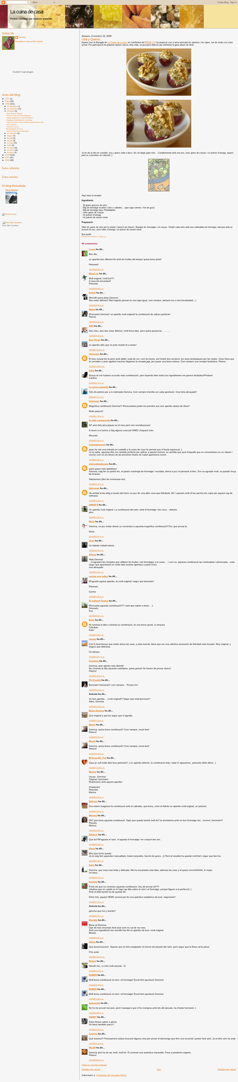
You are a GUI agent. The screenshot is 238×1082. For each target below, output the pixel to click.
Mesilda (93, 920)
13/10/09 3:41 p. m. (96, 537)
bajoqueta (94, 1003)
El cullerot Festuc (98, 600)
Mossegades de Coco (14, 129)
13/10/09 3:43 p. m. (96, 550)
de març (10, 148)
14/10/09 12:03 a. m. (97, 707)
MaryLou (94, 273)
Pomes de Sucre (12, 127)
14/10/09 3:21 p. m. (96, 811)
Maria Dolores (96, 710)
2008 (7, 155)
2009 (7, 104)
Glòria (92, 942)
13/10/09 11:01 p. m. (97, 676)
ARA (91, 326)
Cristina (93, 1033)
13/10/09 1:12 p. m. (96, 383)
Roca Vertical (12, 190)
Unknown (94, 354)
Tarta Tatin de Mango (14, 113)
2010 (7, 101)
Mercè (92, 724)
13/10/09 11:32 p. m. (97, 690)
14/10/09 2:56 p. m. (96, 797)
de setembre (12, 133)
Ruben (92, 961)
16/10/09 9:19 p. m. (96, 1044)
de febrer (11, 150)
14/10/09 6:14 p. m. (96, 878)
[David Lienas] (9, 214)
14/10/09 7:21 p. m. (96, 902)
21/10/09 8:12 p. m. (96, 1060)
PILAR (92, 1047)
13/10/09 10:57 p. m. (97, 657)
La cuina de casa (26, 12)
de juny (10, 141)
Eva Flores (95, 340)
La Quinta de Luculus (117, 42)
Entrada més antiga (227, 1069)
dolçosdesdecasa (98, 464)
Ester (92, 620)
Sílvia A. (93, 834)
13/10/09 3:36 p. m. (96, 517)
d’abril (9, 145)
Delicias (93, 801)
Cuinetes (94, 661)
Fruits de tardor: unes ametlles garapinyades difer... (25, 122)
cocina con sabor (98, 576)
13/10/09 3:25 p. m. (96, 501)
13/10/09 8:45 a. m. (96, 305)
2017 (7, 99)
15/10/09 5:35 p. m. (96, 985)
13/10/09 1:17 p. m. (96, 397)
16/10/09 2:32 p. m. (96, 1030)
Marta (92, 309)
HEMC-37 (150, 42)
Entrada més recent (91, 1069)
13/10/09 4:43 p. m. (96, 572)
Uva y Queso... (12, 124)
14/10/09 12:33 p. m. (97, 768)
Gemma (93, 881)
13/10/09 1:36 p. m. (96, 416)
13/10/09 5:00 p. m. (96, 597)
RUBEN (93, 975)
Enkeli (92, 292)
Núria (92, 521)
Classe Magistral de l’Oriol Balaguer (19, 118)
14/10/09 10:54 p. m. (97, 957)
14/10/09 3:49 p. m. (96, 830)
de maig (10, 143)
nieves (92, 639)
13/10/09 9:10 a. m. (96, 322)
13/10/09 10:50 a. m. (97, 366)
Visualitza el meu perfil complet (29, 41)
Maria (92, 848)
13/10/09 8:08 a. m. (96, 289)
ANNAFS (93, 504)
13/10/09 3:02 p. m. (96, 460)
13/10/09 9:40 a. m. (96, 336)
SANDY (93, 1017)
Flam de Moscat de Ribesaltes (17, 131)
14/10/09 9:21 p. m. (96, 938)
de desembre (12, 106)
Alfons (92, 554)
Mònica (93, 815)
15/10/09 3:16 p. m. (96, 971)
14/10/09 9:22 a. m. (96, 737)
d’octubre (11, 111)
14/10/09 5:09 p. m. (96, 844)
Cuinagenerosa (97, 444)
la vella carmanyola (99, 420)
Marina (92, 772)
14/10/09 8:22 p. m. (96, 916)
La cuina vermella (98, 387)
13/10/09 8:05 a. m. (96, 269)
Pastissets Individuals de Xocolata (19, 120)
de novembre (12, 109)
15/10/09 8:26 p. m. (96, 1013)
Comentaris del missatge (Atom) (111, 1075)
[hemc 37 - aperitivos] (158, 190)
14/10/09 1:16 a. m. (96, 721)
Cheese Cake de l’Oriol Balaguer (18, 115)
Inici (159, 1069)
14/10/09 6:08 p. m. (96, 861)
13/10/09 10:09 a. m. (97, 350)
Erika (91, 370)
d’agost (10, 136)
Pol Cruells (95, 680)
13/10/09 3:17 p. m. (96, 484)
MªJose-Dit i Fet (97, 758)
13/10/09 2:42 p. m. (96, 441)
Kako (92, 865)
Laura (92, 249)
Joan (91, 540)
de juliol (10, 138)
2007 (7, 157)
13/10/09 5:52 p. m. (96, 616)
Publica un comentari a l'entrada (94, 1065)
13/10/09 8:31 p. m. (96, 635)
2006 (7, 160)
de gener (10, 152)
